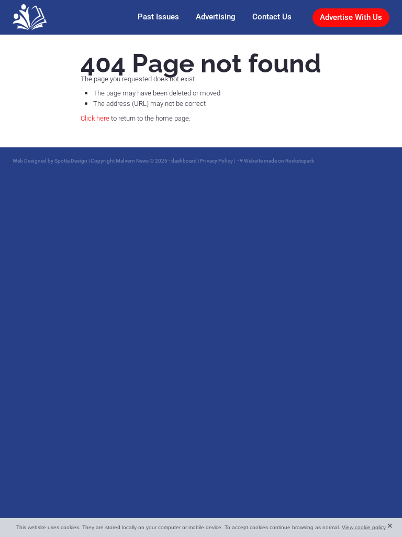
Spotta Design (70, 160)
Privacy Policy (216, 160)
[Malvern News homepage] (50, 17)
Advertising (216, 17)
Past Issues (158, 17)
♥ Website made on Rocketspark (277, 160)
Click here (95, 118)
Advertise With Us (351, 17)
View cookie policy (364, 527)
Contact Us (272, 17)
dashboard (184, 160)
